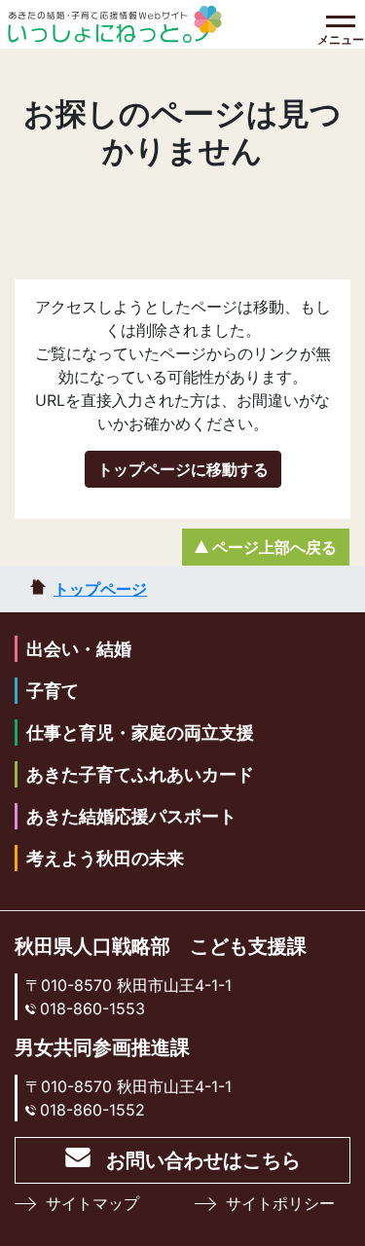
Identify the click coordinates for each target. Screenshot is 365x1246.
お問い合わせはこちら (203, 1160)
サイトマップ (92, 1203)
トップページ (100, 589)
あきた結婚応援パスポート (131, 816)
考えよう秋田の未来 (105, 858)
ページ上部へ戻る (274, 547)
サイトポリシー (280, 1203)
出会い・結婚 (78, 649)
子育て (52, 690)
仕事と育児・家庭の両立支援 (140, 732)
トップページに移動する (183, 469)
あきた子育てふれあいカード (140, 774)
